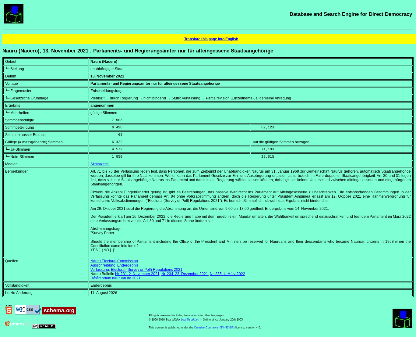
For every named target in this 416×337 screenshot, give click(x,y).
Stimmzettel (100, 164)
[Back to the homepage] (13, 22)
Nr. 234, (184, 274)
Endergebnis (128, 265)
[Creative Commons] (44, 327)
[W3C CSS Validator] (28, 313)
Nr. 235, (227, 274)
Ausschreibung (102, 265)
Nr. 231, (137, 274)
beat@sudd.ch (190, 319)
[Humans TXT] (17, 327)
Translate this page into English (211, 39)
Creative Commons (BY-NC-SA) (214, 327)
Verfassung (99, 269)
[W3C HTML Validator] (9, 313)
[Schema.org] (59, 313)
